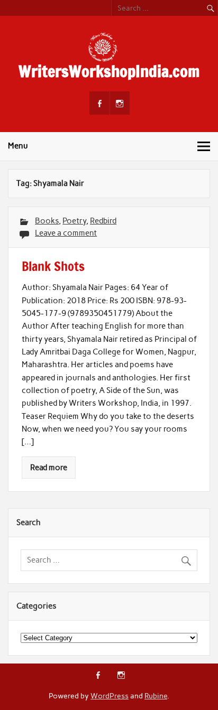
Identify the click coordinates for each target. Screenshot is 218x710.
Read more (48, 467)
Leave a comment (66, 233)
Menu (18, 146)
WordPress (109, 696)
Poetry (74, 221)
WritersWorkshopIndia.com (109, 71)
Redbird (103, 221)
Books (47, 221)
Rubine (155, 696)
